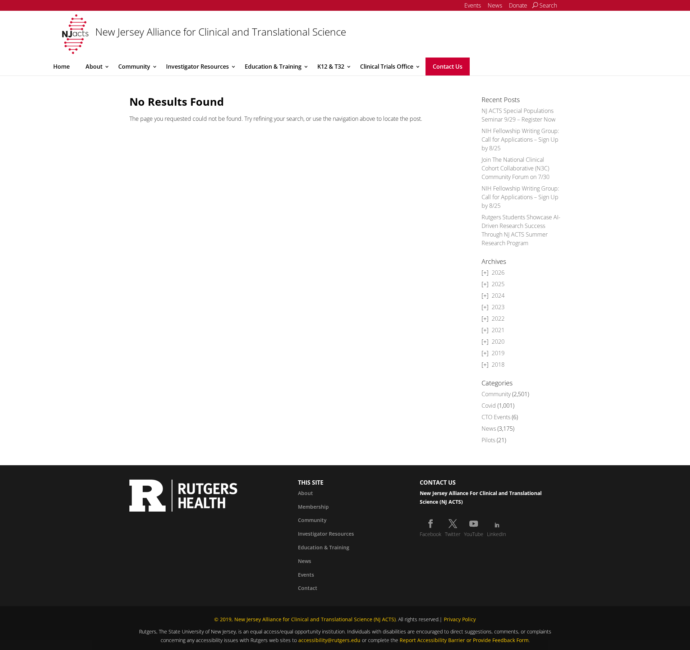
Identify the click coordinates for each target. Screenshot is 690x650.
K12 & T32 (330, 66)
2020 (498, 341)
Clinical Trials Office (386, 66)
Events (472, 5)
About (94, 66)
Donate (518, 5)
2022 (498, 318)
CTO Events (496, 417)
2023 (498, 307)
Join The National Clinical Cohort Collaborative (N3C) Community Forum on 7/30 (515, 168)
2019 (498, 353)
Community (134, 66)
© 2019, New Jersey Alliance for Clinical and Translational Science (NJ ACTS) (305, 619)
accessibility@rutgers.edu (329, 640)
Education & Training (273, 66)
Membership (313, 506)
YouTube (473, 534)
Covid (489, 405)
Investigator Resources (197, 66)
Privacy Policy (460, 619)
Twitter (452, 534)
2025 (498, 284)
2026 (498, 272)
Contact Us (448, 66)
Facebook (430, 534)
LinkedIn (496, 534)
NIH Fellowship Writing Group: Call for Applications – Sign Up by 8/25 (520, 139)
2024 (498, 295)
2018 (498, 365)
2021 (498, 330)
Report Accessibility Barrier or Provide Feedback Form (464, 640)
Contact (307, 588)
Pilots (488, 440)
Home (61, 66)
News (495, 5)
